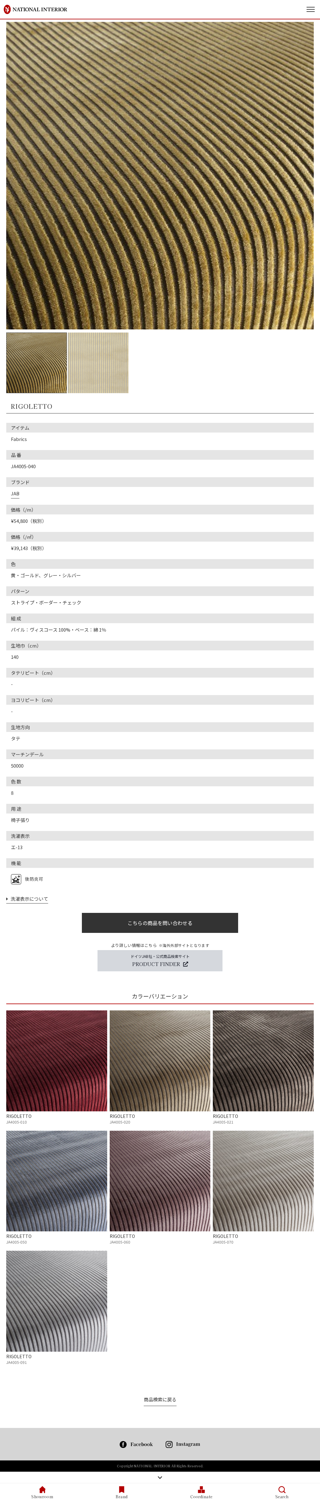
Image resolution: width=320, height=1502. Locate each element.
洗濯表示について (28, 898)
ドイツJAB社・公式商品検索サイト (160, 960)
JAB (15, 493)
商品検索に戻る (160, 1399)
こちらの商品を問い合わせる (160, 923)
